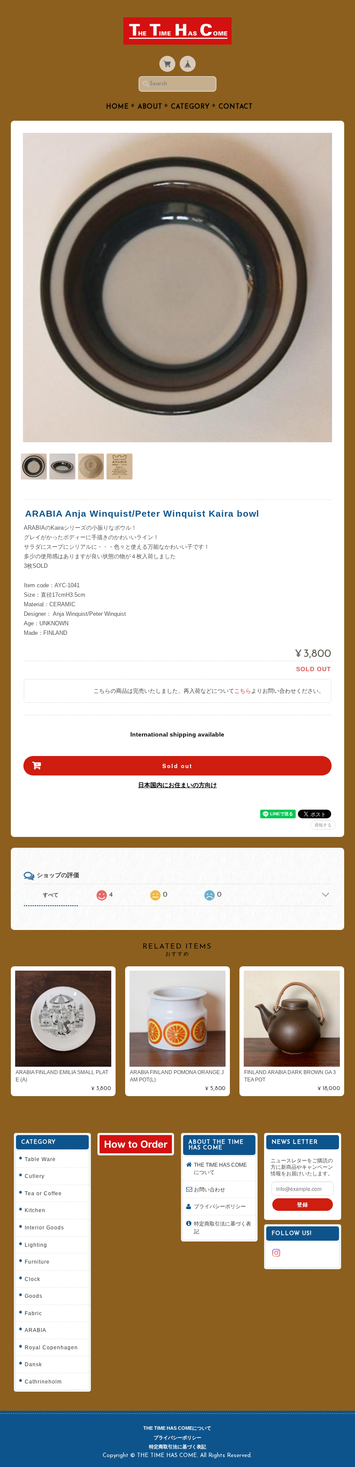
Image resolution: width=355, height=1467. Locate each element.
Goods (33, 1296)
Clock (32, 1279)
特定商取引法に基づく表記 (222, 1227)
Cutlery (35, 1176)
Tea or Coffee (43, 1193)
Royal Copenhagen (51, 1347)
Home (117, 107)
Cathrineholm (43, 1381)
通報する (323, 825)
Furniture (37, 1261)
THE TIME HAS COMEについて (220, 1168)
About (150, 107)
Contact (236, 107)
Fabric (33, 1313)
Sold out (177, 766)
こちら (242, 691)
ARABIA (35, 1330)
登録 (302, 1204)
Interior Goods (44, 1227)
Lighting (36, 1245)
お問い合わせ (209, 1189)
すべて (50, 895)
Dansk (33, 1364)
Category (190, 107)
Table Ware (40, 1159)
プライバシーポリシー (220, 1206)
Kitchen (35, 1210)
